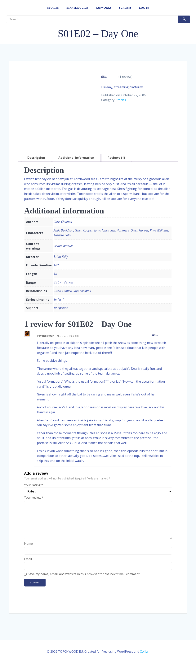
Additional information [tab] (76, 158)
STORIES (53, 7)
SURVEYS (125, 7)
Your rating (33, 485)
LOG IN (144, 7)
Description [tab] (36, 158)
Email (28, 559)
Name (28, 543)
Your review (34, 497)
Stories (121, 100)
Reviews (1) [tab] (116, 158)
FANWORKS (103, 7)
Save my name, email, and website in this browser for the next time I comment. (84, 574)
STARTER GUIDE (77, 7)
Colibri (144, 651)
